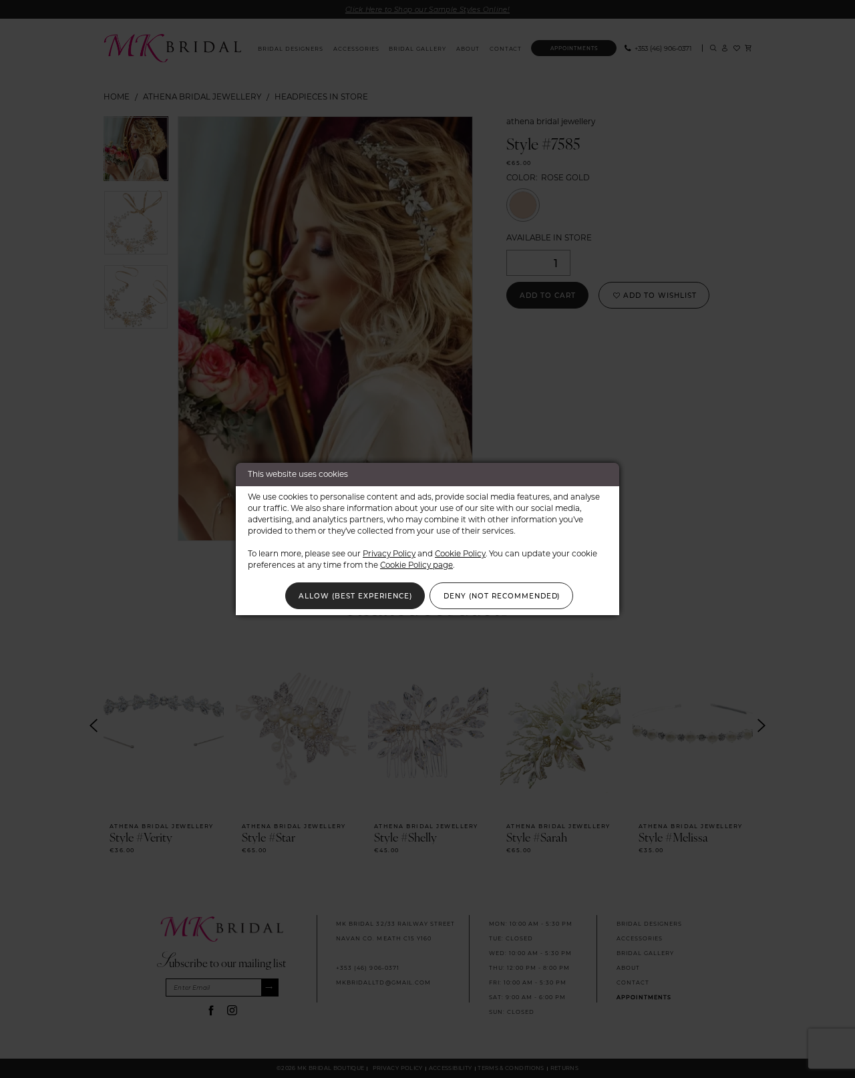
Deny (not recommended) (502, 595)
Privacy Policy (389, 553)
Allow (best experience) (355, 595)
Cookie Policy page (416, 565)
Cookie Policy (460, 553)
